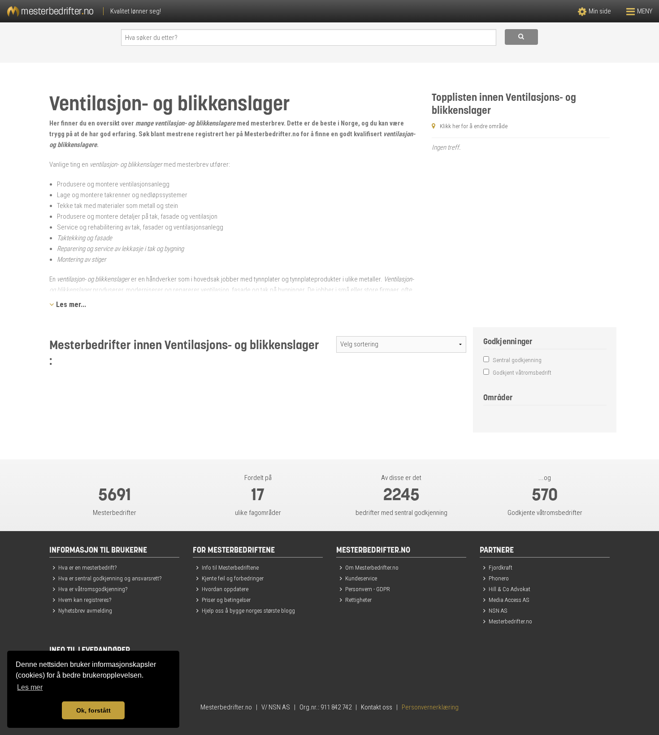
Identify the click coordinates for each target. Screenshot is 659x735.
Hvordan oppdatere (225, 588)
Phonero (499, 578)
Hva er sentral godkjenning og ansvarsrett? (109, 578)
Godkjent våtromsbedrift (521, 372)
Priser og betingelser (226, 599)
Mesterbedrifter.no (510, 621)
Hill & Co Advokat (509, 588)
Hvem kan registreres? (84, 599)
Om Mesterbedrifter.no (372, 567)
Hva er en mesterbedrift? (87, 567)
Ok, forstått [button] (93, 710)
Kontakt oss (376, 707)
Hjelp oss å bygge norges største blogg (248, 610)
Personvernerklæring (430, 707)
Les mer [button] (30, 687)
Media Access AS (509, 599)
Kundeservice (361, 578)
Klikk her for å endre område (473, 126)
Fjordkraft (500, 567)
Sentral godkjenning (516, 359)
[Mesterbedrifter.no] (165, 11)
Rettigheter (358, 599)
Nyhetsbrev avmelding (85, 610)
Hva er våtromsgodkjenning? (92, 588)
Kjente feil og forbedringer (233, 578)
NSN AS (498, 610)
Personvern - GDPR (367, 588)
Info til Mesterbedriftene (230, 567)
